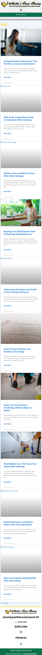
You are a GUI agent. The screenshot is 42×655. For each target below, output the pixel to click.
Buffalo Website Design (13, 654)
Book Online (21, 15)
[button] (21, 9)
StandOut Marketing (30, 654)
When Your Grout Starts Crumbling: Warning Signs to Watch (18, 408)
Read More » (8, 77)
